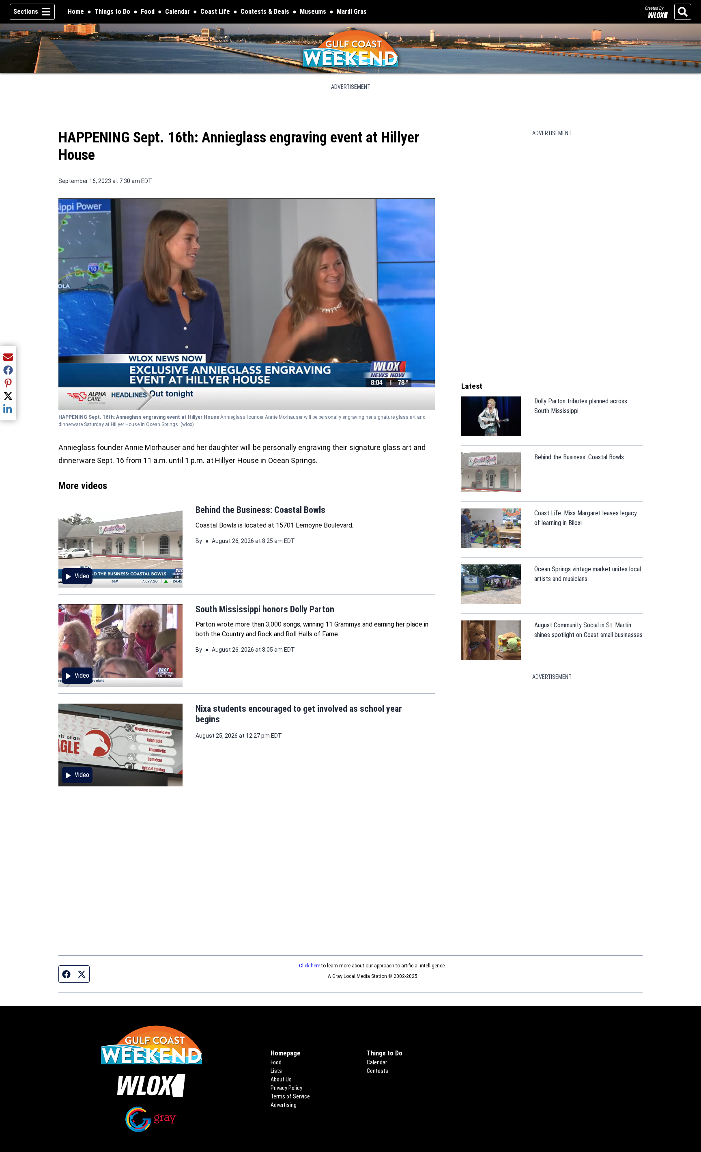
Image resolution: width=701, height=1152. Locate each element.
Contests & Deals (265, 12)
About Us (281, 1079)
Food (148, 11)
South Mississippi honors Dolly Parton (265, 609)
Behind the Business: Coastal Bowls (260, 510)
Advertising (284, 1105)
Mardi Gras (352, 11)
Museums (313, 11)
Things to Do (112, 11)
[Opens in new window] (151, 1085)
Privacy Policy (286, 1088)
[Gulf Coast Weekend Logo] (350, 48)
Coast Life (215, 11)
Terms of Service (290, 1096)
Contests (377, 1071)
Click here (309, 966)
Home (76, 11)
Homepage (286, 1053)
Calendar (177, 11)
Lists (276, 1071)
